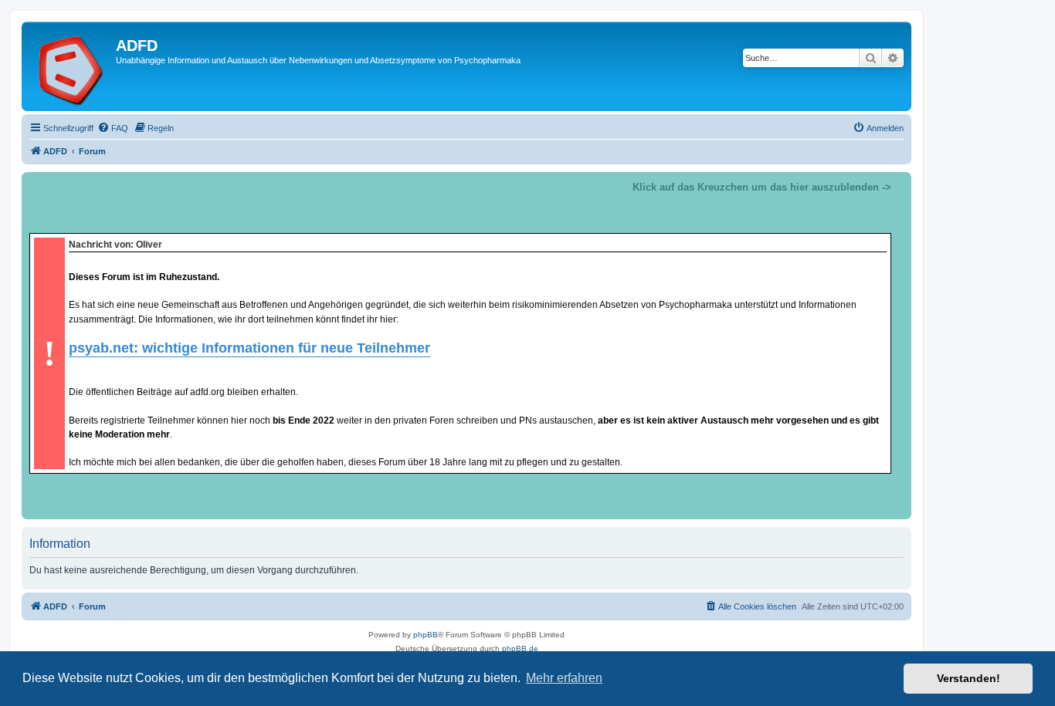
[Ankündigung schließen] (899, 184)
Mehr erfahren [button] (564, 677)
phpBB (425, 634)
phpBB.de (520, 648)
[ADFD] (70, 66)
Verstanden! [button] (968, 678)
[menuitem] (112, 128)
